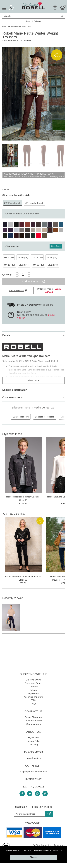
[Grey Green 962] (44, 224)
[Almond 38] (44, 235)
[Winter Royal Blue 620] (10, 235)
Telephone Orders (33, 683)
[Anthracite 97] (27, 235)
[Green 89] (33, 235)
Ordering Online (33, 679)
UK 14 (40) (51, 257)
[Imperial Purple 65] (50, 224)
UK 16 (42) (9, 265)
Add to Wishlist (16, 290)
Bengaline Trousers (44, 416)
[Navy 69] (5, 224)
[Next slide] (60, 94)
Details (6, 335)
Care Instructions (12, 397)
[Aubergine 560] (16, 235)
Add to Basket (31, 281)
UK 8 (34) (9, 257)
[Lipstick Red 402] (38, 235)
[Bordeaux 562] (21, 224)
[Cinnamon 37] (27, 224)
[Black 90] (16, 224)
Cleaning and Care (33, 697)
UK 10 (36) (22, 257)
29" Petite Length (12, 203)
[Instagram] (37, 793)
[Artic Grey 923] (10, 224)
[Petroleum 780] (61, 224)
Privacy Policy (33, 741)
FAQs (33, 703)
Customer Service (33, 720)
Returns (33, 690)
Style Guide (33, 693)
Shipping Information (14, 390)
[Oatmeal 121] (38, 230)
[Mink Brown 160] (55, 224)
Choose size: (12, 246)
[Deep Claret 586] (33, 224)
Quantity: (7, 274)
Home (4, 26)
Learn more (57, 850)
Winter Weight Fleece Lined (21, 26)
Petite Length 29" (44, 407)
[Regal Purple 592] (10, 230)
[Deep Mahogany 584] (38, 224)
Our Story (33, 744)
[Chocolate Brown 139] (21, 235)
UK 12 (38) (37, 257)
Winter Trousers (21, 416)
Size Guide (56, 246)
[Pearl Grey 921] (16, 230)
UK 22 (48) (53, 265)
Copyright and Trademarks (33, 771)
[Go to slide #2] (27, 155)
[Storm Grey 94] (61, 230)
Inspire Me (33, 779)
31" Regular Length (34, 203)
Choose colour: (22, 213)
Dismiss (33, 857)
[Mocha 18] (27, 230)
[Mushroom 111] (33, 230)
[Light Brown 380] (50, 230)
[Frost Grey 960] (21, 230)
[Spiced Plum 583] (5, 230)
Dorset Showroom (33, 717)
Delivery (34, 686)
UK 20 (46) (38, 265)
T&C (33, 700)
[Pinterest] (45, 793)
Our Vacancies (33, 724)
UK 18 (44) (24, 265)
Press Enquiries (33, 758)
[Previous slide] (7, 94)
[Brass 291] (55, 230)
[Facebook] (22, 793)
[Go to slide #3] (44, 155)
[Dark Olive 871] (5, 235)
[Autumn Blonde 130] (44, 230)
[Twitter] (29, 793)
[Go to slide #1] (10, 155)
